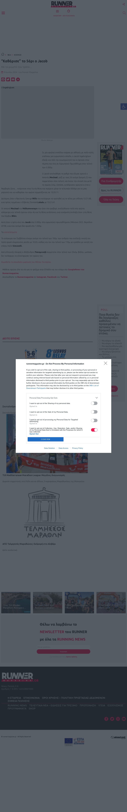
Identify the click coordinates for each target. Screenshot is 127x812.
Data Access (63, 448)
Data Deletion (49, 448)
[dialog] (63, 406)
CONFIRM (45, 439)
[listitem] (63, 397)
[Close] (106, 364)
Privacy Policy (77, 448)
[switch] (94, 403)
